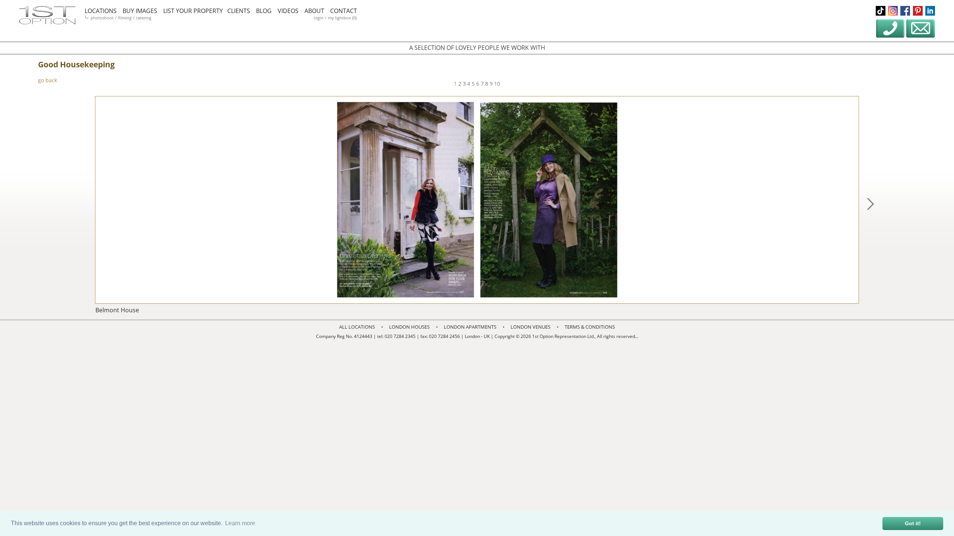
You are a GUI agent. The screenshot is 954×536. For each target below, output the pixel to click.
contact (343, 11)
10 (497, 83)
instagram (893, 11)
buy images (140, 11)
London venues (530, 326)
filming (125, 17)
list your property (193, 11)
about (314, 11)
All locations (357, 326)
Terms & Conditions (590, 326)
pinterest (918, 11)
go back (47, 80)
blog (264, 11)
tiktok (880, 11)
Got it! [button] (913, 523)
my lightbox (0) (342, 17)
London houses (409, 326)
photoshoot (102, 17)
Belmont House (117, 310)
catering (143, 17)
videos (288, 11)
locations (101, 11)
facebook (905, 11)
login (318, 17)
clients (238, 11)
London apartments (470, 326)
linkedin (930, 11)
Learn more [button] (240, 523)
